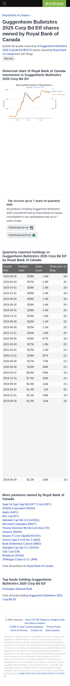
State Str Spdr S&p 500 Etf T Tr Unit (23, 504)
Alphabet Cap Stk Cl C (15, 547)
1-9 (19, 674)
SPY (47, 504)
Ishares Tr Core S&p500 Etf (18, 535)
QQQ (36, 539)
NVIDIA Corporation (13, 508)
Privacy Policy (54, 626)
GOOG (34, 547)
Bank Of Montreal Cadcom (17, 543)
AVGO (19, 555)
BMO (37, 543)
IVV (37, 535)
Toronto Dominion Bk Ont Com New (23, 528)
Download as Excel (20, 235)
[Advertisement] (35, 158)
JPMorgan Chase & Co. (16, 559)
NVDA (30, 508)
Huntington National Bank (17, 589)
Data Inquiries (52, 630)
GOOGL (34, 520)
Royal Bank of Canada (15, 15)
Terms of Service (19, 630)
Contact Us (36, 630)
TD (47, 528)
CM (17, 551)
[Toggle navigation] (4, 3)
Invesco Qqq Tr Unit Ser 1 (17, 539)
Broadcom (8, 555)
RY (16, 516)
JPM (33, 559)
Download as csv (18, 227)
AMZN (17, 532)
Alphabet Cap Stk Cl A (15, 520)
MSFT (32, 524)
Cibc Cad (7, 551)
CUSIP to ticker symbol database (26, 626)
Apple (5, 512)
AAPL (14, 512)
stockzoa (54, 3)
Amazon (7, 532)
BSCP (27, 50)
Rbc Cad (7, 516)
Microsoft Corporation (14, 524)
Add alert (8, 58)
